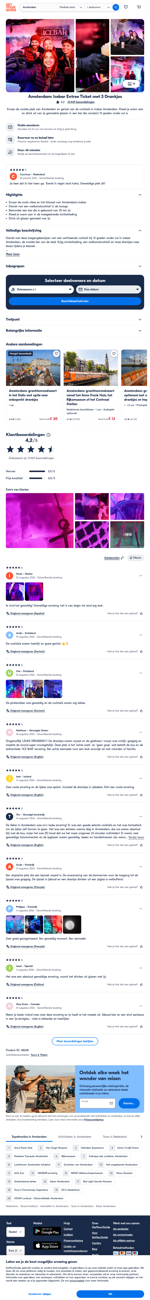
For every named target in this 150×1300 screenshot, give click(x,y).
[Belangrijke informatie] (140, 331)
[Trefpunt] (140, 319)
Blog (94, 1249)
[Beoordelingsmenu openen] (141, 575)
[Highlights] (140, 195)
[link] (33, 386)
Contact (68, 1228)
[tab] (29, 1137)
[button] (75, 102)
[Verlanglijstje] (126, 7)
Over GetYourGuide (100, 1235)
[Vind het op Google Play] (47, 1232)
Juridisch (68, 1234)
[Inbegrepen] (140, 266)
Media (95, 1254)
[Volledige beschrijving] (140, 231)
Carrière (96, 1243)
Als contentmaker (123, 1234)
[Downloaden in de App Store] (47, 1246)
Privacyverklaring (93, 1119)
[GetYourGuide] (11, 7)
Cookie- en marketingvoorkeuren (76, 1248)
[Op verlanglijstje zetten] (56, 353)
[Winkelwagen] (139, 7)
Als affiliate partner (124, 1240)
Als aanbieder (121, 1228)
